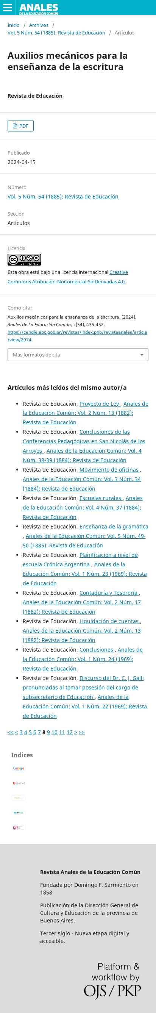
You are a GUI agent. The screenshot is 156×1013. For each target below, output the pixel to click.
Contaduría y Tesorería (109, 592)
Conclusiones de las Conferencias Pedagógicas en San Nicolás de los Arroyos (84, 441)
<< (11, 732)
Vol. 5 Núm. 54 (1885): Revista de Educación (56, 32)
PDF (23, 125)
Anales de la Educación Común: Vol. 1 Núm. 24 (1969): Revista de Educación (83, 659)
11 (62, 732)
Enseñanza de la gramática (114, 526)
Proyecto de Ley (100, 403)
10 (54, 732)
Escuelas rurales (101, 498)
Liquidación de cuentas (110, 621)
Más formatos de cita (36, 354)
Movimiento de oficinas (110, 469)
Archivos (38, 25)
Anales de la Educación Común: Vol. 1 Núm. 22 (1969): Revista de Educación (85, 706)
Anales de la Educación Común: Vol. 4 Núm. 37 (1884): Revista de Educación (83, 507)
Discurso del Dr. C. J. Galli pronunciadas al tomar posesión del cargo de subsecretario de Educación (83, 687)
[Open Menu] (7, 7)
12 (70, 732)
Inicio (14, 25)
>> (82, 732)
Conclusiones (97, 649)
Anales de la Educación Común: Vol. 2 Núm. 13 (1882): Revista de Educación (85, 413)
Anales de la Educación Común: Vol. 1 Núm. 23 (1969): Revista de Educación (85, 574)
